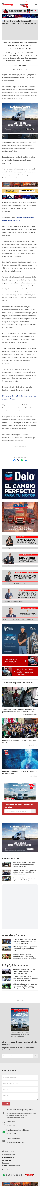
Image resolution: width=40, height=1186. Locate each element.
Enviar (6, 1104)
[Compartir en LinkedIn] (25, 460)
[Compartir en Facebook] (14, 460)
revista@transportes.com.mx (16, 1142)
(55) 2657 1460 (11, 1133)
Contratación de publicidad (11, 1165)
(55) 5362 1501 (11, 1125)
